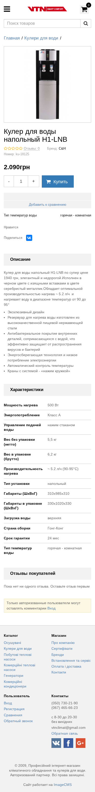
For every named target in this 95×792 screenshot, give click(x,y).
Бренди (57, 655)
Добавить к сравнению (47, 204)
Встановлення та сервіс (71, 660)
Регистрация (14, 709)
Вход (51, 608)
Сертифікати (61, 648)
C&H (62, 148)
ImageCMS (63, 785)
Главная (12, 38)
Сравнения (13, 715)
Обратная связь (64, 733)
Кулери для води (41, 38)
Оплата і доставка (66, 666)
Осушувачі (12, 643)
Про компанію (63, 643)
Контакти (58, 672)
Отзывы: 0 (32, 148)
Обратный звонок (18, 721)
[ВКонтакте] (29, 238)
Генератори (13, 675)
